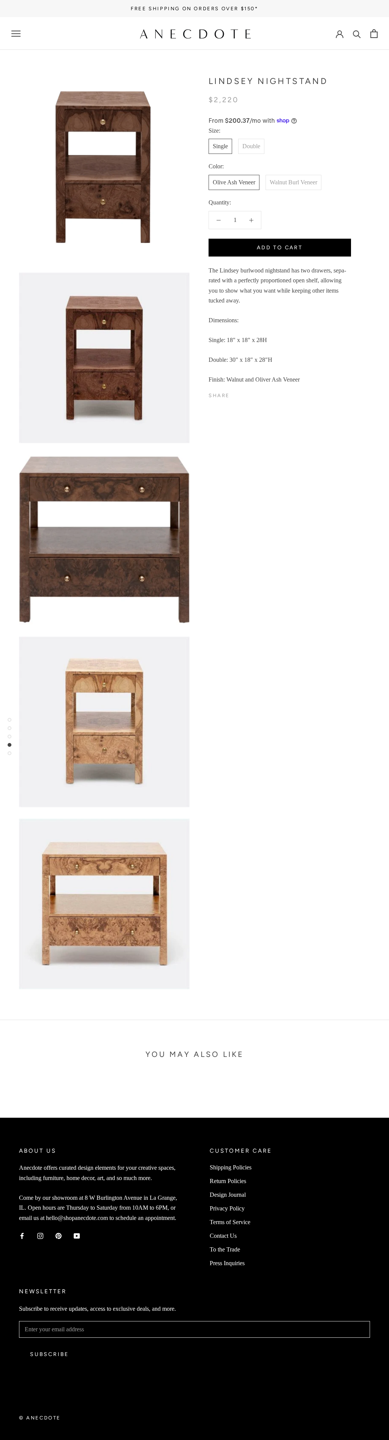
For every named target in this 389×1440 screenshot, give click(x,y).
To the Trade (225, 1249)
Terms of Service (230, 1222)
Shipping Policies (230, 1167)
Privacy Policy (227, 1208)
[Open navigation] (16, 33)
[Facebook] (237, 393)
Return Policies (228, 1181)
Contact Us (223, 1235)
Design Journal (228, 1194)
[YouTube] (77, 1235)
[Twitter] (247, 393)
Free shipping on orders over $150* (194, 8)
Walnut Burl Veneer (293, 182)
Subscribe (49, 1354)
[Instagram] (40, 1235)
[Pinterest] (257, 393)
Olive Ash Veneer (234, 182)
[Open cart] (374, 33)
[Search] (357, 34)
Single (220, 146)
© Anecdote (40, 1418)
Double (251, 146)
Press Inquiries (227, 1263)
